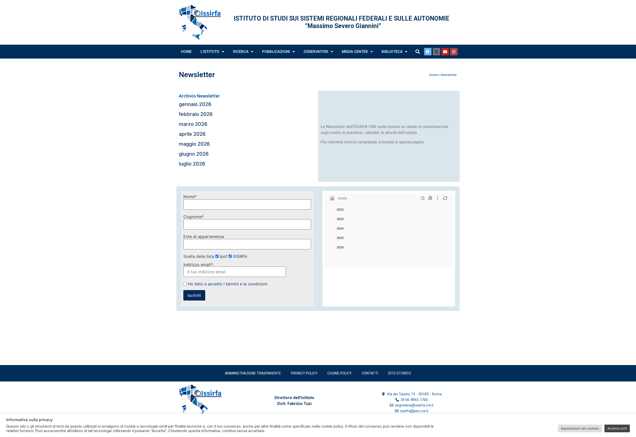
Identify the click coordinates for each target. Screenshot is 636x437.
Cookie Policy (339, 373)
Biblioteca (392, 51)
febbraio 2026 (196, 114)
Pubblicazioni (276, 51)
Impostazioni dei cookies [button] (580, 428)
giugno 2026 (194, 154)
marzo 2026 (193, 124)
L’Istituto (209, 51)
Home (186, 51)
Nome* (190, 197)
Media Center (355, 51)
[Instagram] (454, 51)
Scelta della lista (198, 256)
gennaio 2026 (195, 104)
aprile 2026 (192, 134)
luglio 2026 (192, 164)
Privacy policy (304, 373)
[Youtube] (445, 51)
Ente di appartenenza (203, 236)
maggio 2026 (194, 144)
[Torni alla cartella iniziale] (332, 198)
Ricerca (240, 51)
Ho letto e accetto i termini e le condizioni (227, 283)
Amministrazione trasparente (253, 373)
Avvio (342, 198)
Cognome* (193, 217)
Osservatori (316, 51)
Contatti (370, 373)
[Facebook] (428, 51)
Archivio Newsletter (199, 96)
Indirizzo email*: (198, 265)
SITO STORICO (399, 373)
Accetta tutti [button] (617, 428)
